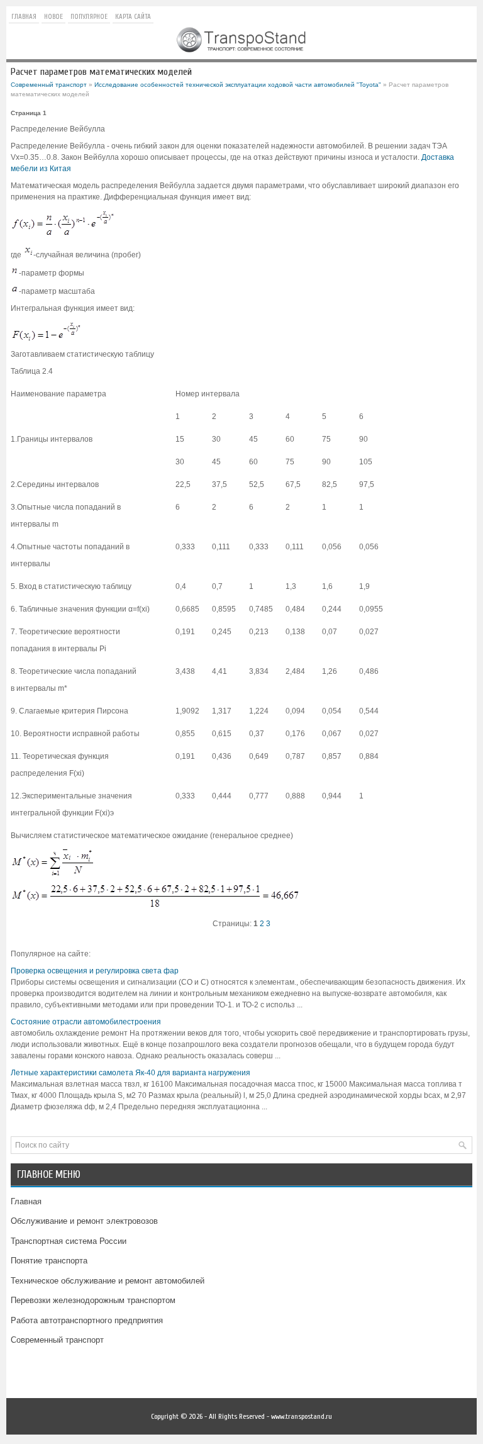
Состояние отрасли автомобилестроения (86, 1021)
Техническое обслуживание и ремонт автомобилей (107, 1280)
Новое (53, 17)
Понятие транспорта (49, 1260)
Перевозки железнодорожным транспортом (93, 1300)
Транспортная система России (68, 1241)
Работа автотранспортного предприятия (87, 1320)
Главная (23, 17)
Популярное (89, 17)
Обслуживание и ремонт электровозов (84, 1221)
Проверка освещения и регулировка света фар (95, 970)
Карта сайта (133, 17)
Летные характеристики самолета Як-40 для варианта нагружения (130, 1072)
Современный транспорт (49, 84)
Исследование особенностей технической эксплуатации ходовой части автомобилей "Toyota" (237, 84)
